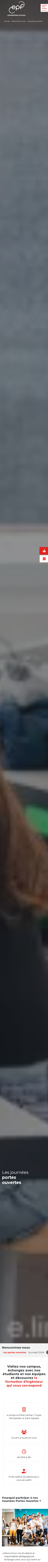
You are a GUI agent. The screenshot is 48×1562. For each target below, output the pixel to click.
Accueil (7, 21)
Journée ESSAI (36, 1352)
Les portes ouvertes (14, 1352)
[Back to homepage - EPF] (16, 8)
